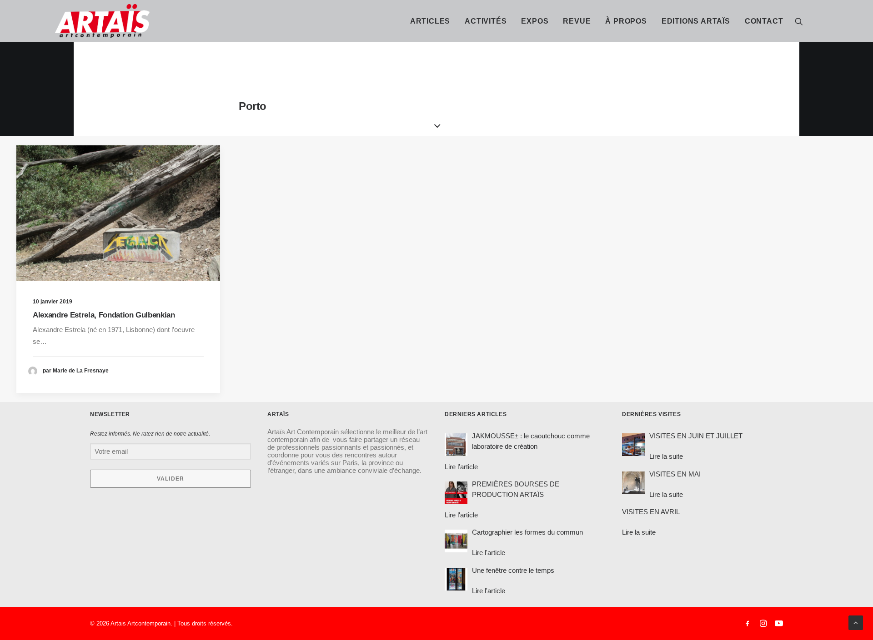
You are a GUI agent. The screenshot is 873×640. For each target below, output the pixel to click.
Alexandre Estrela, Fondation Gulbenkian (104, 315)
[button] (799, 21)
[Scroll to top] (855, 622)
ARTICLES (430, 21)
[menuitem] (430, 21)
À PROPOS (626, 21)
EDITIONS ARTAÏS (696, 21)
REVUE (577, 21)
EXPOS (534, 21)
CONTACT (764, 21)
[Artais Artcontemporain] (63, 21)
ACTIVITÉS (486, 21)
